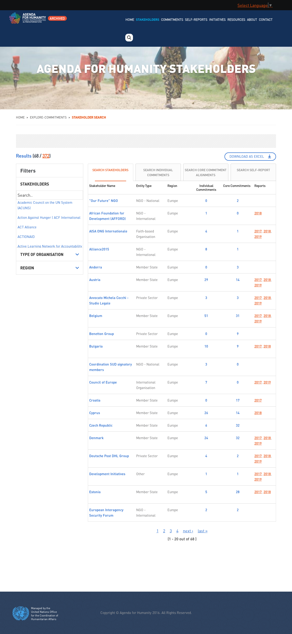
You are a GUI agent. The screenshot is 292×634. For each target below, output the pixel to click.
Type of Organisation (41, 254)
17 (238, 400)
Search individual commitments (158, 172)
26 (206, 412)
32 (238, 425)
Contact (266, 19)
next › (188, 530)
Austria (94, 279)
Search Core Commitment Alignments (205, 172)
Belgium (95, 315)
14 (238, 279)
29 (206, 279)
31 (238, 315)
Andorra (95, 267)
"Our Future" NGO (103, 200)
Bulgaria (96, 346)
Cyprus (94, 412)
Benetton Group (101, 333)
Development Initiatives (107, 474)
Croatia (94, 400)
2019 (258, 236)
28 (238, 492)
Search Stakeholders (110, 169)
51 (206, 315)
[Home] (28, 21)
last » (203, 530)
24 (206, 438)
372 (45, 156)
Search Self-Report (253, 169)
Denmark (96, 438)
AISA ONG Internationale (108, 231)
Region (27, 267)
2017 (258, 231)
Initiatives (217, 19)
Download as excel (246, 156)
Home (129, 19)
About (252, 19)
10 (206, 346)
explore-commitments (48, 117)
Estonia (95, 492)
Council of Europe (103, 382)
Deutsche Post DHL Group (109, 456)
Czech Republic (100, 425)
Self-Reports (196, 19)
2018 (258, 213)
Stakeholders (147, 19)
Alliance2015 (99, 249)
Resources (236, 19)
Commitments (172, 19)
